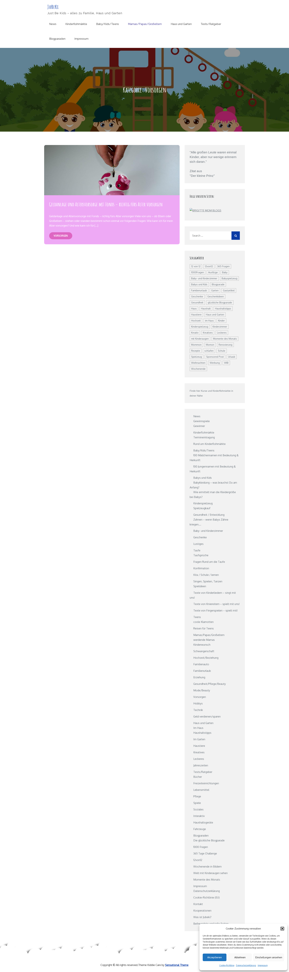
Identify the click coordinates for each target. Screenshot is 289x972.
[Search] (235, 235)
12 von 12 (196, 266)
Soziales (198, 809)
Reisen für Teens (203, 628)
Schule (221, 350)
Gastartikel (229, 290)
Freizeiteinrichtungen (206, 783)
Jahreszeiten (200, 765)
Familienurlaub (199, 290)
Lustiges (198, 544)
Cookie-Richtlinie (226, 965)
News (52, 24)
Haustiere (196, 314)
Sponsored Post (215, 356)
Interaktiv (199, 816)
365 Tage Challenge (205, 853)
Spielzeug (196, 356)
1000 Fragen (200, 847)
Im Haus (198, 728)
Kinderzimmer (220, 326)
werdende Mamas (204, 639)
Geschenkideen (215, 296)
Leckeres (222, 332)
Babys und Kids (199, 284)
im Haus (209, 320)
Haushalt (206, 308)
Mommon (196, 344)
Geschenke (197, 296)
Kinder (221, 320)
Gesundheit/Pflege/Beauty (209, 684)
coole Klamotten (203, 622)
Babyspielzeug (229, 278)
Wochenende (198, 368)
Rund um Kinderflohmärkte (209, 444)
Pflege (197, 796)
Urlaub (231, 356)
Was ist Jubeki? (202, 917)
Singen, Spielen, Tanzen (207, 581)
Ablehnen (240, 957)
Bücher (197, 776)
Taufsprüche (200, 555)
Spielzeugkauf (201, 508)
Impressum (263, 965)
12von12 (209, 266)
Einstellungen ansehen (268, 957)
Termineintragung (204, 437)
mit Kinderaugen (200, 338)
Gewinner (199, 426)
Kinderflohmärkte (76, 24)
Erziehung (199, 677)
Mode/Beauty (201, 690)
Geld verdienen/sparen (207, 716)
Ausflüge (213, 272)
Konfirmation (201, 568)
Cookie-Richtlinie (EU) (206, 897)
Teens (197, 617)
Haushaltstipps (223, 308)
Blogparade (218, 284)
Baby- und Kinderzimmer (204, 278)
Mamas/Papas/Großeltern (145, 24)
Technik (198, 710)
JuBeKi (53, 6)
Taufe (196, 550)
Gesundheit (197, 302)
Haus (194, 308)
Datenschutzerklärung (246, 965)
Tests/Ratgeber (211, 24)
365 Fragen (223, 266)
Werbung (215, 362)
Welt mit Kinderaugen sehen (210, 873)
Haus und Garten (181, 24)
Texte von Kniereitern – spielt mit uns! (216, 604)
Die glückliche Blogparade (209, 840)
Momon (210, 344)
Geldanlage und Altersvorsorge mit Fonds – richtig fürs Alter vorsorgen (106, 204)
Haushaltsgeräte (203, 822)
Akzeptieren (214, 957)
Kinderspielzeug (199, 326)
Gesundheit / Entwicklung (208, 514)
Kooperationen (202, 910)
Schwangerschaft (203, 651)
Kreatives (208, 332)
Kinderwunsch (201, 644)
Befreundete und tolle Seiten (210, 923)
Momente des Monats (225, 338)
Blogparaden (57, 38)
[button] (282, 928)
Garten (215, 290)
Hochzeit (196, 320)
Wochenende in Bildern (207, 866)
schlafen (209, 350)
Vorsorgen (61, 235)
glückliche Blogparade (220, 302)
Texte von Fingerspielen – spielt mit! (215, 610)
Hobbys (198, 703)
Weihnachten (198, 362)
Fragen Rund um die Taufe (209, 561)
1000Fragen (197, 272)
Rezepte (195, 350)
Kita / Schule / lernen (206, 575)
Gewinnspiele (201, 421)
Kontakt (198, 904)
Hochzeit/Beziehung (205, 657)
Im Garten (199, 739)
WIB (226, 362)
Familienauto (201, 664)
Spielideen (199, 586)
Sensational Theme (176, 965)
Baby (224, 272)
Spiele (197, 803)
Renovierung (225, 344)
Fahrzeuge (199, 829)
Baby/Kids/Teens (107, 24)
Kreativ (195, 332)
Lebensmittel (201, 789)
